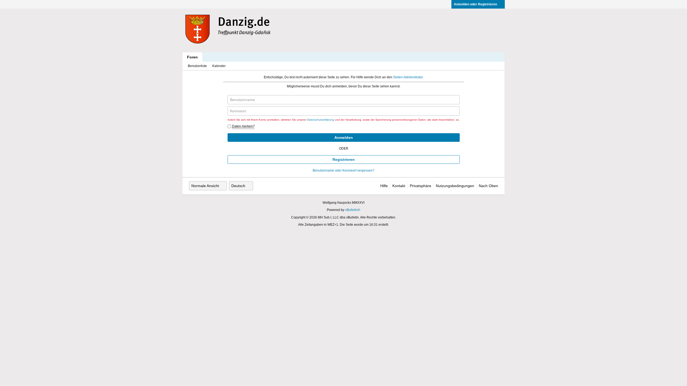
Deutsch (238, 186)
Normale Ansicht (205, 186)
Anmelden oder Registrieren (475, 4)
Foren (192, 57)
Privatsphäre (420, 186)
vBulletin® (352, 210)
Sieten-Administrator (408, 77)
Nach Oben (488, 186)
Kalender (219, 66)
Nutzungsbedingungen (455, 186)
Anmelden (343, 137)
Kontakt (398, 186)
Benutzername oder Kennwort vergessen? (343, 170)
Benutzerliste (197, 66)
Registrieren (343, 159)
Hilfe (384, 186)
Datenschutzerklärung (320, 119)
